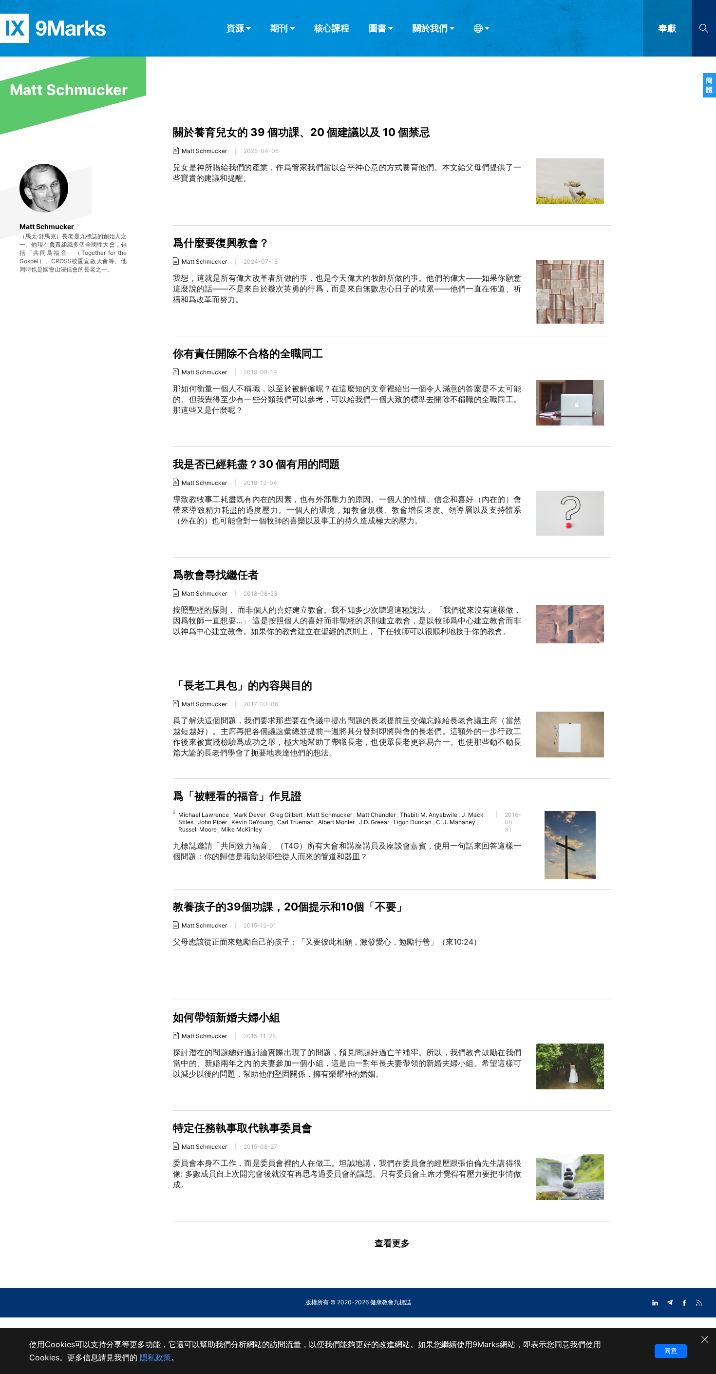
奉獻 (667, 28)
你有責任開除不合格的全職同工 (248, 353)
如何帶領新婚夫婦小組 (226, 1017)
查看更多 (392, 1243)
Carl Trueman (295, 822)
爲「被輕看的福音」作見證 (237, 796)
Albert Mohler (336, 822)
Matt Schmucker (204, 151)
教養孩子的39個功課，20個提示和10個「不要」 (290, 906)
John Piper (212, 822)
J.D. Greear (374, 822)
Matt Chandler (376, 814)
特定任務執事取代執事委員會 (242, 1128)
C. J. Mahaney (455, 822)
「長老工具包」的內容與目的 (242, 685)
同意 (670, 1351)
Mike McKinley (241, 829)
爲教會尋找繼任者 (216, 574)
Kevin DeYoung (252, 822)
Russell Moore (197, 829)
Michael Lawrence (203, 814)
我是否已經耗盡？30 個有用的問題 (256, 464)
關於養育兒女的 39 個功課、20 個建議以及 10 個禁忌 (301, 132)
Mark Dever (249, 814)
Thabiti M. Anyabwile (428, 814)
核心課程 (331, 28)
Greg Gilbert (286, 814)
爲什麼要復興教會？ (221, 242)
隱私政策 (155, 1357)
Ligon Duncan (413, 822)
